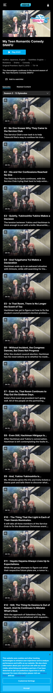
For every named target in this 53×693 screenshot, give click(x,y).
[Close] (50, 654)
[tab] (7, 87)
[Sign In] (48, 5)
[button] (4, 5)
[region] (26, 672)
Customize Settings (26, 681)
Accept (26, 688)
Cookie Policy (20, 676)
